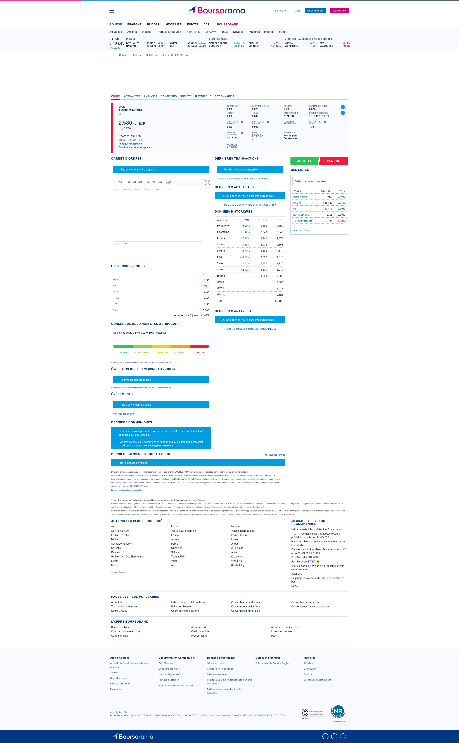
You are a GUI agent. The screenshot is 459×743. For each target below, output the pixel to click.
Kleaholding (238, 565)
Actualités (132, 96)
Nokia (174, 526)
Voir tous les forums (274, 454)
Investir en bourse (281, 631)
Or (294, 208)
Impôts (192, 24)
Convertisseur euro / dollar (246, 610)
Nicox (114, 565)
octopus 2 (296, 573)
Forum (283, 32)
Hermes (235, 526)
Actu (208, 24)
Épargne (134, 24)
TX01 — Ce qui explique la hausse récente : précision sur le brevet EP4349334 (316, 535)
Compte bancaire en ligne (125, 631)
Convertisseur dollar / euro (246, 606)
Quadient (176, 548)
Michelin (115, 539)
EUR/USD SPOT (302, 214)
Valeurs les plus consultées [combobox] (310, 181)
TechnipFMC (178, 556)
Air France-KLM (120, 530)
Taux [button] (225, 32)
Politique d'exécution (130, 143)
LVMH (114, 560)
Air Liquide (237, 548)
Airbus (234, 543)
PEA (273, 635)
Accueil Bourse (119, 602)
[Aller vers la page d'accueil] (228, 10)
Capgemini (237, 556)
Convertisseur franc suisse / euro (310, 606)
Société (185, 96)
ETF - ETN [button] (193, 32)
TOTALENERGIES (303, 220)
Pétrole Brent (300, 196)
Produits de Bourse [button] (169, 32)
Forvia (174, 543)
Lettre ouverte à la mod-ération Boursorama (316, 529)
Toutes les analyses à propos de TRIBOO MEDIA (250, 328)
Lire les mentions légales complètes (127, 489)
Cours (115, 96)
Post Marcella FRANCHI (305, 557)
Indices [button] (146, 32)
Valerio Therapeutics (243, 530)
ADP (173, 565)
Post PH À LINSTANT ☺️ (305, 561)
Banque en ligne (120, 627)
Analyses (150, 96)
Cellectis (116, 548)
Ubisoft (235, 539)
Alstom (175, 539)
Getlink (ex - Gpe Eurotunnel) (128, 556)
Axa (113, 526)
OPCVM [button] (211, 32)
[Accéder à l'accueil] (112, 54)
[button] (112, 10)
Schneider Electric (121, 543)
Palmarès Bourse (181, 606)
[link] (114, 672)
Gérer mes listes (301, 230)
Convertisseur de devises (245, 602)
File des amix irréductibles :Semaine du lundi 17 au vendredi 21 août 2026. (318, 551)
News (294, 586)
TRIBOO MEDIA (130, 110)
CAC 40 (114, 39)
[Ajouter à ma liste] (343, 113)
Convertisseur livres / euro (306, 602)
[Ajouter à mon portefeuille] (343, 107)
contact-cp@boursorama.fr (158, 445)
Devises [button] (238, 32)
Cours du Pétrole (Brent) (185, 610)
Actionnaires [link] (224, 96)
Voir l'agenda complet (124, 413)
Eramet (175, 535)
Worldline (236, 560)
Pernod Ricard (239, 535)
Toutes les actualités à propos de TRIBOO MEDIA (250, 204)
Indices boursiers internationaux (189, 602)
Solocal (175, 552)
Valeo (174, 560)
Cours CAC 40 (119, 610)
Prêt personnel (199, 635)
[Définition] (242, 122)
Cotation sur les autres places (135, 147)
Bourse (115, 24)
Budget (153, 24)
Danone (115, 552)
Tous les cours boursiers (125, 606)
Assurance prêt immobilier (286, 627)
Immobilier (173, 24)
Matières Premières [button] (261, 32)
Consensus (169, 96)
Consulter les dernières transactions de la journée (242, 178)
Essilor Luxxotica (120, 535)
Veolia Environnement (183, 530)
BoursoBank (227, 24)
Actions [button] (132, 32)
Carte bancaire (119, 635)
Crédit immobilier (200, 631)
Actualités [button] (115, 32)
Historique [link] (203, 96)
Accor (234, 552)
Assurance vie (199, 627)
